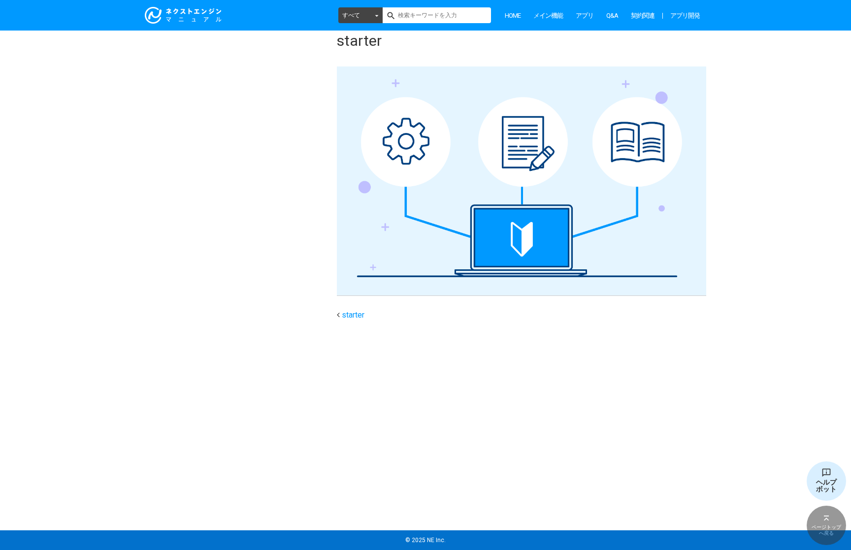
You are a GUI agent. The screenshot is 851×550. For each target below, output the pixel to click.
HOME (513, 15)
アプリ (584, 15)
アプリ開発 (685, 15)
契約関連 (643, 15)
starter (353, 315)
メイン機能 (548, 15)
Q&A (612, 15)
